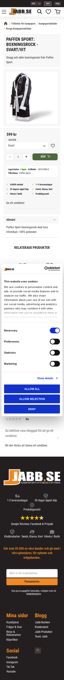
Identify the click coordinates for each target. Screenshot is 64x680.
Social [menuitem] (12, 651)
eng (57, 3)
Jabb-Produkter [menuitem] (43, 631)
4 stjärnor (16, 419)
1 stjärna (7, 419)
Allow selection (32, 398)
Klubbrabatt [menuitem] (41, 627)
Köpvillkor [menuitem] (12, 639)
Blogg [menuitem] (41, 615)
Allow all (32, 388)
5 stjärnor (19, 419)
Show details (45, 378)
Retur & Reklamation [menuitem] (13, 633)
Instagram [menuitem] (12, 662)
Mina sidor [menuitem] (17, 615)
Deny (32, 408)
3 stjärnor (13, 419)
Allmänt (10, 219)
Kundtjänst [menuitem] (12, 622)
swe (48, 3)
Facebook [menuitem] (11, 657)
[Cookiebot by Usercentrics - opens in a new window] (45, 268)
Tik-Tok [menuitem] (10, 667)
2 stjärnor (10, 419)
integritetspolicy (33, 593)
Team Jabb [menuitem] (41, 636)
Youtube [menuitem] (11, 671)
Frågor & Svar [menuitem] (14, 627)
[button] (6, 12)
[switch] (55, 341)
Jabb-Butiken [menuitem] (42, 622)
